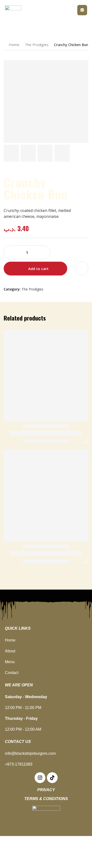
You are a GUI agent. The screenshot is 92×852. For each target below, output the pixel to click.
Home (14, 44)
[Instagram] (40, 777)
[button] (82, 10)
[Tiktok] (52, 777)
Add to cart (38, 268)
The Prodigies (37, 44)
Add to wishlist (81, 268)
